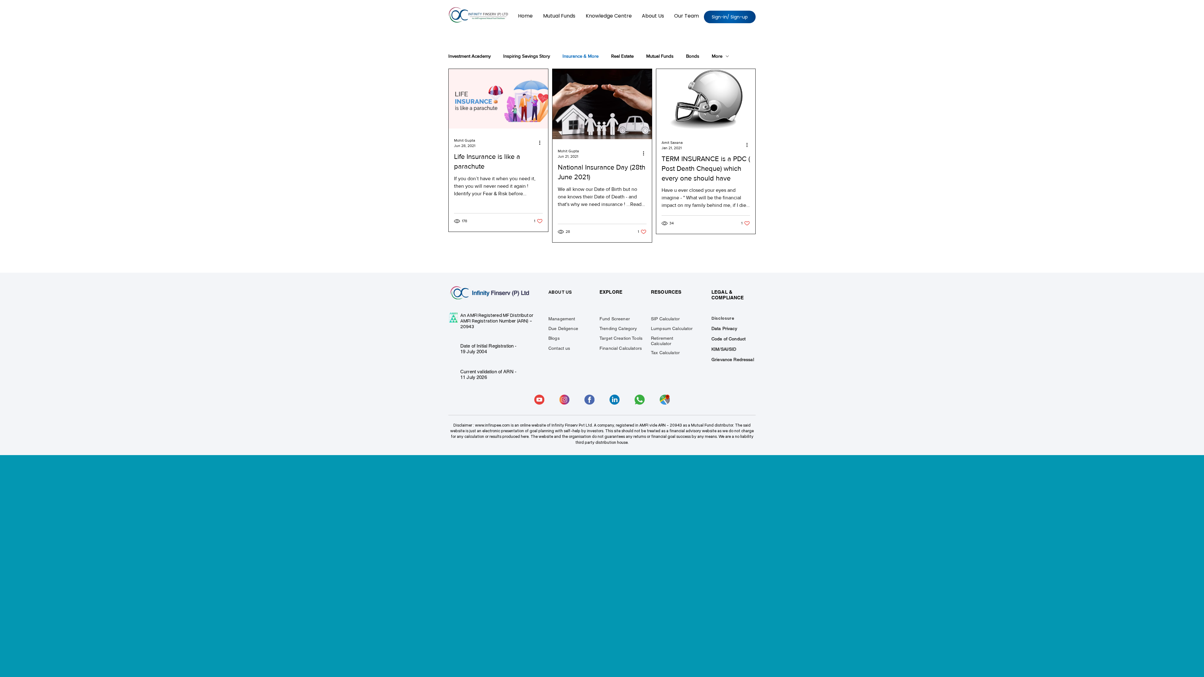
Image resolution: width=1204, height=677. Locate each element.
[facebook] (589, 400)
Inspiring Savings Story (526, 56)
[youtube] (539, 400)
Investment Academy (469, 56)
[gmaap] (665, 400)
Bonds (692, 56)
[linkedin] (615, 400)
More (717, 56)
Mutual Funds (659, 56)
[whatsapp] (640, 400)
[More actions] (542, 142)
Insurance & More (580, 56)
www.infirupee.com (492, 425)
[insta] (564, 400)
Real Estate (622, 56)
